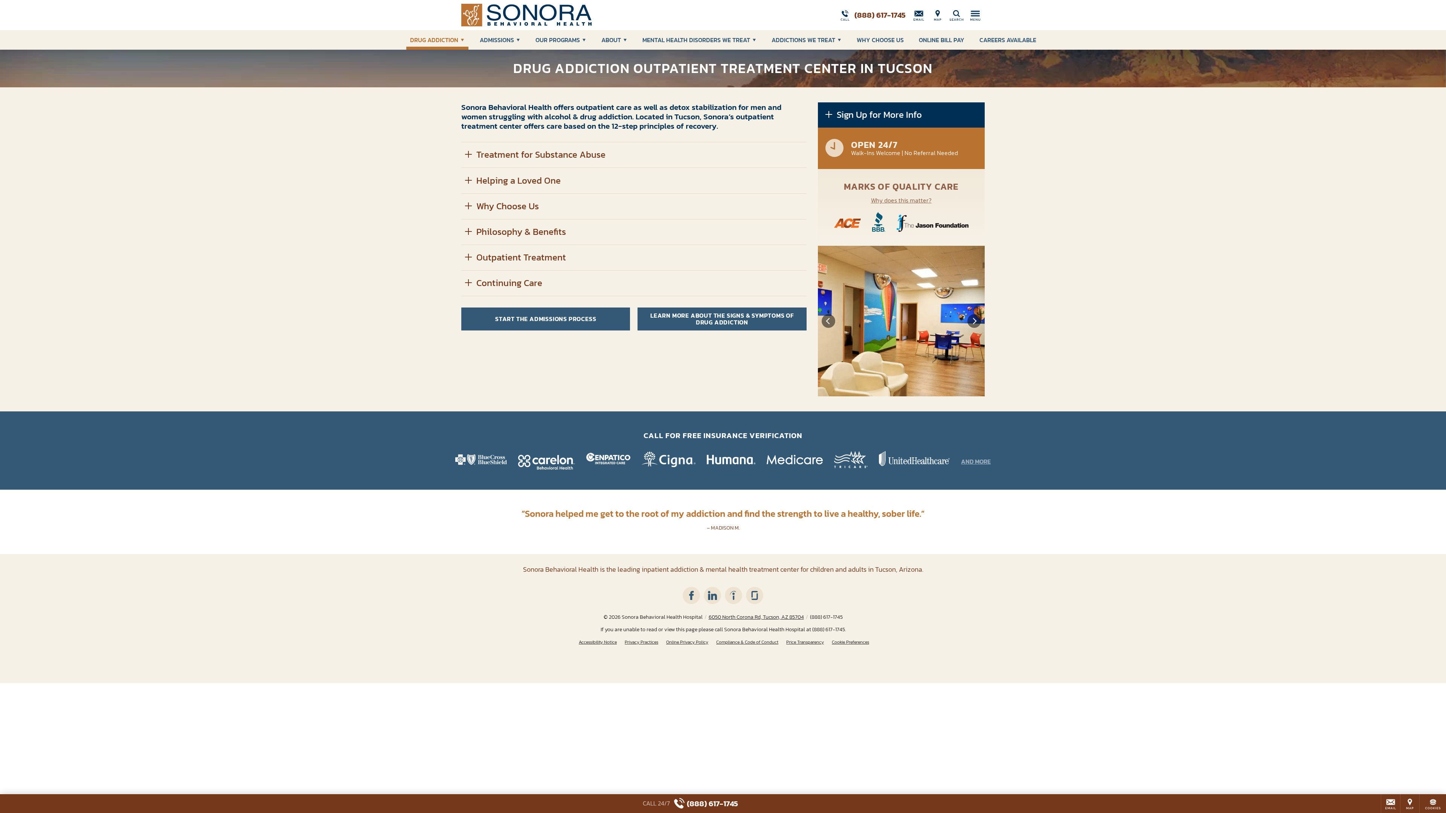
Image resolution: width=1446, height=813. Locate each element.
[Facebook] (691, 595)
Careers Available (1007, 39)
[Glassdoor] (754, 595)
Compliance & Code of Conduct (747, 642)
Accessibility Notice (598, 642)
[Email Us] (918, 15)
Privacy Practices (641, 642)
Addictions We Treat (803, 39)
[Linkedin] (712, 595)
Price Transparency (805, 642)
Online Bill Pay (941, 39)
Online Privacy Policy (687, 642)
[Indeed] (733, 595)
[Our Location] (937, 15)
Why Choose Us (880, 39)
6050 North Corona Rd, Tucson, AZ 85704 (756, 617)
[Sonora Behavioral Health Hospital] (574, 15)
